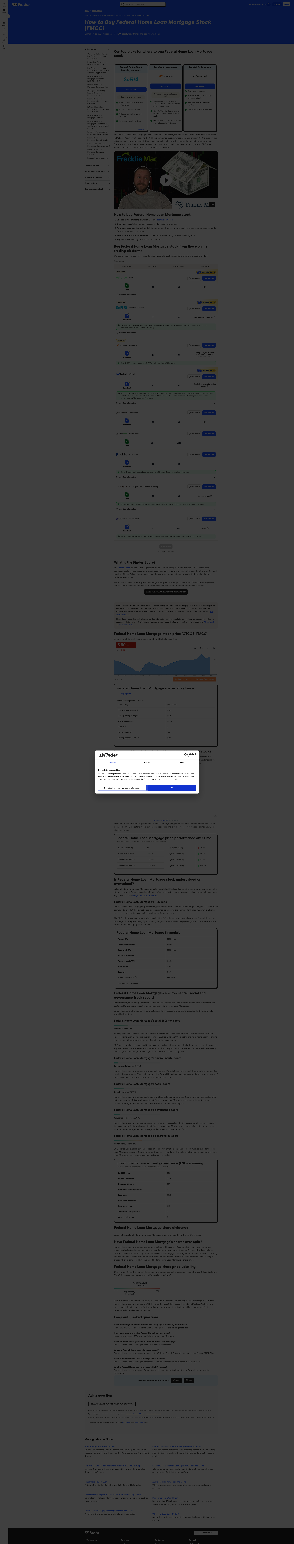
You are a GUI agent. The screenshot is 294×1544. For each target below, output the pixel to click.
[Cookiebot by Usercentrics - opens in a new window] (186, 755)
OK (171, 788)
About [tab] (181, 762)
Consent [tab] (112, 762)
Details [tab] (147, 762)
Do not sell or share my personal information (122, 788)
